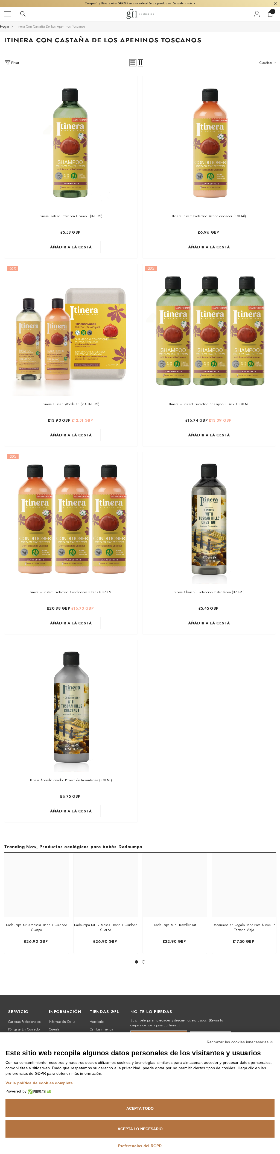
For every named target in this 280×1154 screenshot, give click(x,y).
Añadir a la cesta (71, 247)
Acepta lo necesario (140, 1129)
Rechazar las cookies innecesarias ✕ (240, 1042)
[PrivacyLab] (39, 1091)
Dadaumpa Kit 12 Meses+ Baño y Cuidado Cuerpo (105, 927)
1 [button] (136, 962)
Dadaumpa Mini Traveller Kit (175, 925)
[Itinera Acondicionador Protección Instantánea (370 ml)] (71, 705)
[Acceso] (257, 14)
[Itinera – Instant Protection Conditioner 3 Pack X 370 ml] (71, 517)
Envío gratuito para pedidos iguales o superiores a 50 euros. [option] (140, 3)
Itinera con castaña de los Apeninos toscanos (50, 26)
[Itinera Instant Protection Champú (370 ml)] (71, 141)
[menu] (7, 14)
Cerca (275, 4)
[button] (132, 62)
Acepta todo (140, 1108)
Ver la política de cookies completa (39, 1083)
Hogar (4, 26)
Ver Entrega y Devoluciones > (182, 3)
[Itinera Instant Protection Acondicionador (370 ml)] (209, 141)
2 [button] (143, 962)
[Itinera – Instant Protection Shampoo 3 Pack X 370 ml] (209, 329)
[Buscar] (23, 14)
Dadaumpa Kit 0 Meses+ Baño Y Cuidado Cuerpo (36, 927)
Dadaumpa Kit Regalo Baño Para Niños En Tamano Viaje (243, 927)
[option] (36, 903)
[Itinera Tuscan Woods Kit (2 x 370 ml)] (71, 329)
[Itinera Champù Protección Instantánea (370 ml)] (209, 517)
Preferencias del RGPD (140, 1146)
